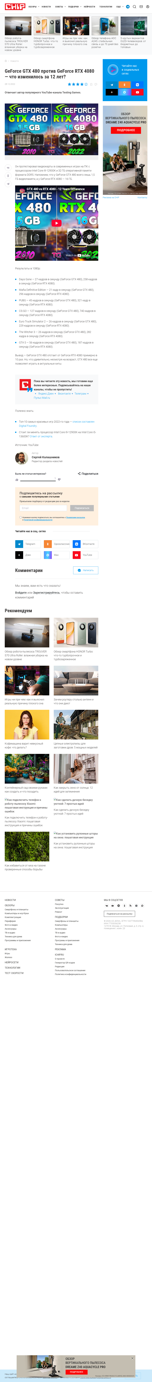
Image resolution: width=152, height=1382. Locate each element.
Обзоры (32, 6)
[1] (16, 479)
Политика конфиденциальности (70, 974)
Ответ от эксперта (41, 436)
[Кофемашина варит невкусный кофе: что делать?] (27, 724)
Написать (88, 570)
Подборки (73, 6)
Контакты (142, 197)
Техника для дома (13, 936)
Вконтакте (64, 393)
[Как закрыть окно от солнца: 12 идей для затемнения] (76, 769)
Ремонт (58, 912)
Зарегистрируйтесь (46, 592)
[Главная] (6, 61)
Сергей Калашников (46, 457)
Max (56, 555)
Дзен (28, 555)
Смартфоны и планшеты (16, 909)
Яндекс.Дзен (46, 393)
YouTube (87, 555)
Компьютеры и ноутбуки (17, 913)
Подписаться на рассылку (119, 914)
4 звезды (82, 84)
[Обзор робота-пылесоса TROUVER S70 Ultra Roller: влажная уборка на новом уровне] (27, 632)
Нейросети (89, 6)
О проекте (60, 959)
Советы (59, 6)
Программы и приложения (18, 940)
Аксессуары (10, 929)
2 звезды (74, 84)
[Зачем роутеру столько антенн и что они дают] (76, 680)
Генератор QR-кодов (65, 962)
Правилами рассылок (75, 517)
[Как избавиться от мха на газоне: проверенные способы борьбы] (27, 846)
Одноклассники (61, 544)
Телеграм (80, 393)
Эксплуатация (62, 908)
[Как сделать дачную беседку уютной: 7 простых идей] (76, 802)
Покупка (59, 904)
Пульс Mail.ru (42, 397)
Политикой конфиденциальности (38, 520)
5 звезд (86, 84)
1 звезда (70, 84)
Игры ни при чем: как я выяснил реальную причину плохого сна (75, 41)
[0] (59, 479)
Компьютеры (61, 925)
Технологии (105, 6)
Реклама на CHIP (111, 197)
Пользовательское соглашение (70, 970)
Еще (119, 6)
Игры (7, 953)
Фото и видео (11, 925)
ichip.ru (59, 954)
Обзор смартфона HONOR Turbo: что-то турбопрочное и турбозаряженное (46, 43)
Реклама (60, 949)
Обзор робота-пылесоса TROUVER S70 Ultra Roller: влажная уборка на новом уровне (16, 44)
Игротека (11, 949)
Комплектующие (13, 917)
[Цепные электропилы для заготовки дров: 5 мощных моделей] (76, 724)
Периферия (10, 921)
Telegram (30, 544)
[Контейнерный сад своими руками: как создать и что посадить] (27, 769)
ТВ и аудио (10, 932)
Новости (46, 6)
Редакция (59, 966)
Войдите (21, 592)
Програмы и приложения (67, 940)
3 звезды (78, 84)
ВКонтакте (88, 544)
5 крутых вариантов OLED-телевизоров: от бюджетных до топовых (133, 43)
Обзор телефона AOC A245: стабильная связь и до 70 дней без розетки (105, 43)
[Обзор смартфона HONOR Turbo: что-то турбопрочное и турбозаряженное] (76, 632)
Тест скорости (14, 973)
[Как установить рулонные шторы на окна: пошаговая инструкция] (76, 835)
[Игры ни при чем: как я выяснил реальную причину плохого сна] (27, 680)
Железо (8, 957)
